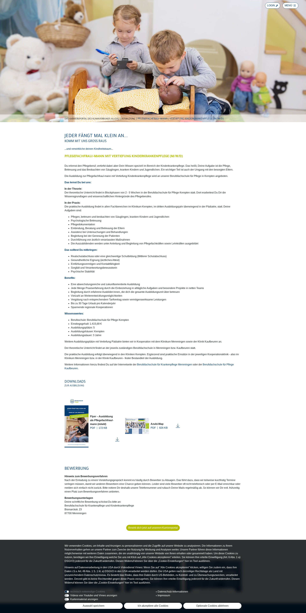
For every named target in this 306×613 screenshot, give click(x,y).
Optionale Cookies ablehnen (212, 605)
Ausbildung (128, 119)
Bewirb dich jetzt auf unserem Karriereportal (153, 527)
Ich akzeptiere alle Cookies (153, 605)
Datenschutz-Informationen (172, 591)
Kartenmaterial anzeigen (84, 599)
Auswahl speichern (93, 605)
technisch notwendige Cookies (87, 591)
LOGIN (271, 5)
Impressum (163, 595)
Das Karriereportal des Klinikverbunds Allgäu (92, 119)
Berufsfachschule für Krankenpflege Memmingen (164, 364)
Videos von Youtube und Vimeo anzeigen (93, 595)
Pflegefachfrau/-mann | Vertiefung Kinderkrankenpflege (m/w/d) (181, 119)
